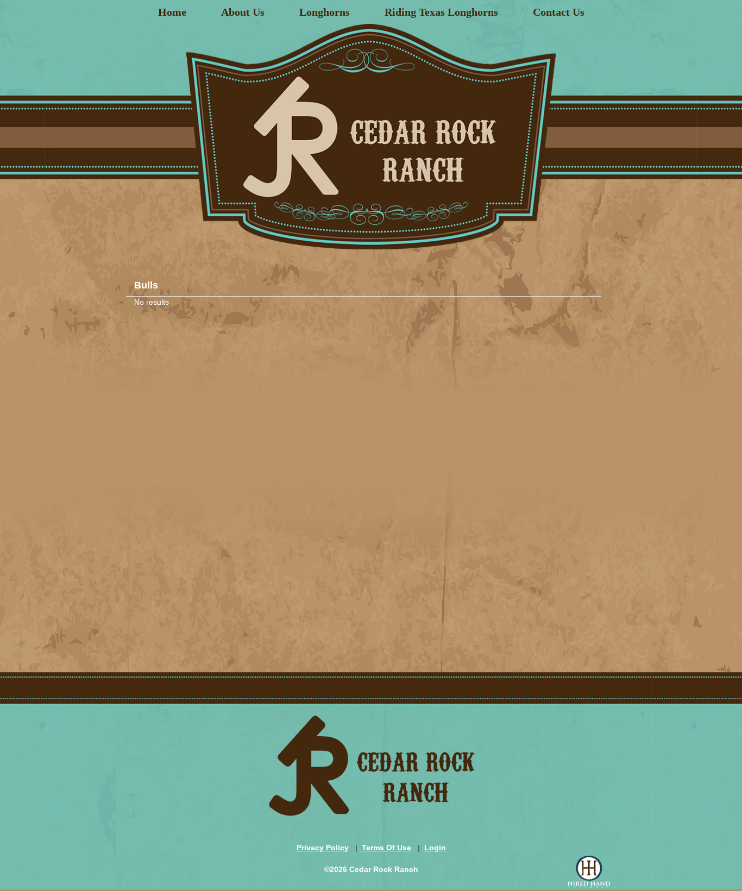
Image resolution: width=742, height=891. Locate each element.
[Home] (371, 132)
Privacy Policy (323, 847)
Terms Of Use (386, 847)
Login (435, 847)
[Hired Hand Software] (589, 872)
